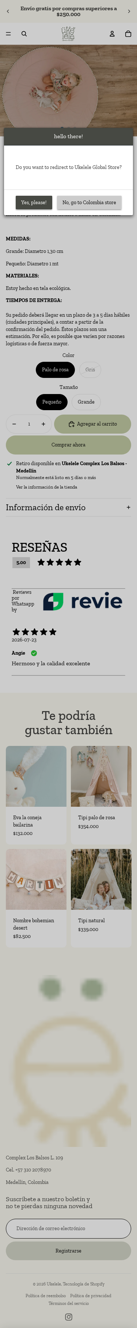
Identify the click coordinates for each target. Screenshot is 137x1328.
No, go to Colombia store (89, 202)
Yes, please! (33, 202)
